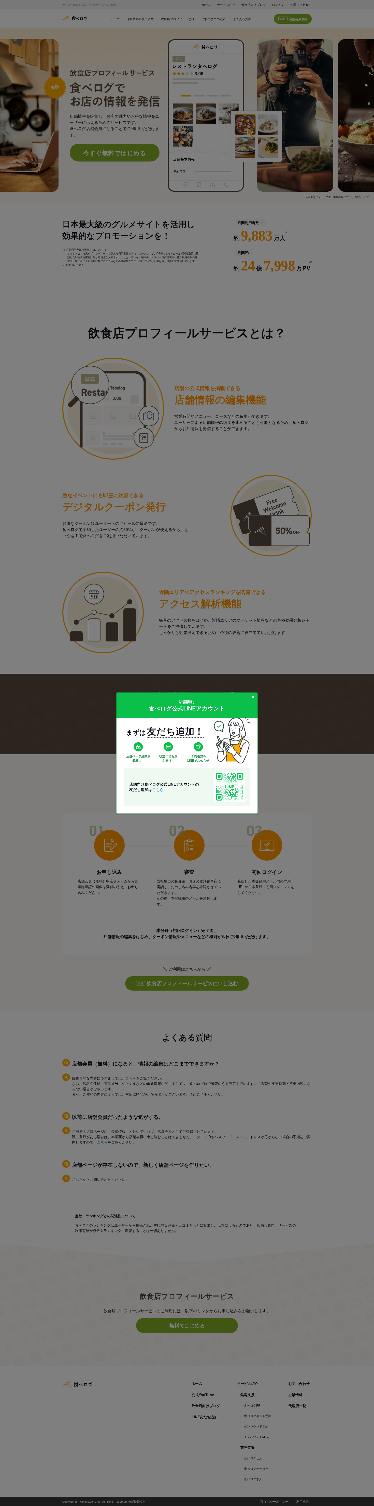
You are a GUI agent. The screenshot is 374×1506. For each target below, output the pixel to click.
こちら (158, 789)
